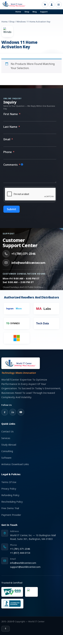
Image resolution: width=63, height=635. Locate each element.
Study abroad (8, 444)
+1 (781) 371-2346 (23, 254)
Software (6, 457)
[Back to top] (5, 629)
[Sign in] (52, 5)
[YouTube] (20, 412)
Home (18, 11)
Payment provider (11, 514)
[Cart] (45, 5)
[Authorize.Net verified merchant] (31, 592)
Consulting (7, 451)
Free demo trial (10, 508)
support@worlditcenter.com (25, 566)
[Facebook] (4, 412)
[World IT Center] (20, 363)
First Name (10, 114)
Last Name (10, 127)
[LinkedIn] (12, 412)
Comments (10, 165)
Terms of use (8, 482)
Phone (7, 152)
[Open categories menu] (59, 5)
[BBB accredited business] (12, 603)
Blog (35, 11)
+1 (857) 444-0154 (20, 552)
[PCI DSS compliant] (12, 592)
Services (5, 438)
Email (6, 139)
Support (44, 11)
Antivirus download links (15, 464)
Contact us (7, 431)
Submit (11, 209)
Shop (27, 11)
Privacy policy (8, 488)
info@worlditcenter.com (28, 263)
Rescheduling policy (12, 501)
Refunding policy (10, 495)
